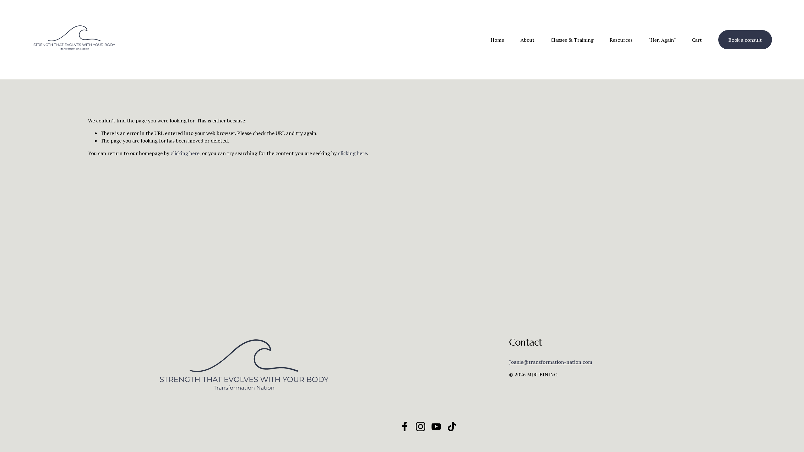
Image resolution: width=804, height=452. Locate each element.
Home (497, 39)
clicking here (185, 153)
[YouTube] (436, 427)
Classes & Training (572, 39)
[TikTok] (452, 427)
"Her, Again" (662, 39)
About (527, 39)
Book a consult (745, 39)
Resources (621, 39)
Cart (697, 39)
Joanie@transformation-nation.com (550, 361)
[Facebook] (405, 427)
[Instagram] (421, 427)
